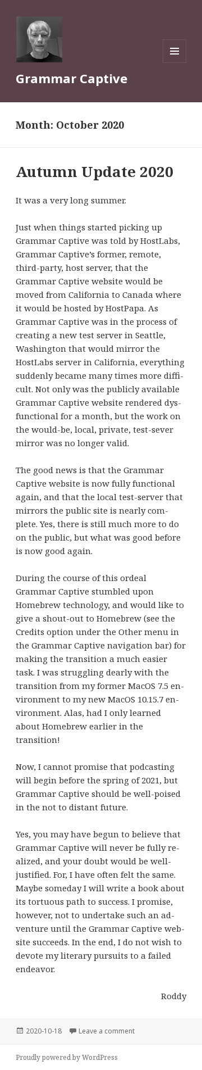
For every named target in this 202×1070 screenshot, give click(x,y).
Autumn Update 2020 (94, 171)
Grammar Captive (71, 78)
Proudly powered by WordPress (67, 1057)
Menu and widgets (174, 62)
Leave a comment (107, 1031)
